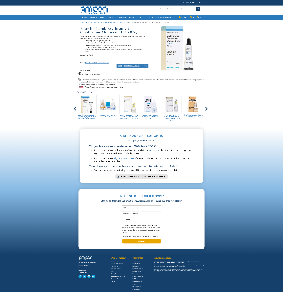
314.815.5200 (82, 270)
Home (82, 23)
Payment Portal (136, 271)
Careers (113, 271)
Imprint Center (136, 289)
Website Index (136, 263)
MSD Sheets (135, 279)
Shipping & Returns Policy (118, 276)
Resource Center (137, 266)
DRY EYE (93, 17)
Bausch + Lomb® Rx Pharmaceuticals (97, 63)
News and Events (115, 269)
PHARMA (83, 17)
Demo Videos (136, 274)
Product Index (136, 261)
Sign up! (141, 241)
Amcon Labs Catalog (116, 263)
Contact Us (114, 281)
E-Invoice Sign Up (137, 281)
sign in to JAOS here (124, 158)
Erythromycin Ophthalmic (114, 23)
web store (154, 150)
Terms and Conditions (117, 279)
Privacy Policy (115, 274)
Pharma (89, 23)
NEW (199, 17)
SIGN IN (201, 3)
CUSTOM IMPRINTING (163, 17)
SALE (194, 17)
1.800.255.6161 (82, 273)
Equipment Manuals (138, 276)
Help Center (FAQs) (137, 269)
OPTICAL (132, 17)
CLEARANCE (185, 17)
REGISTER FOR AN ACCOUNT (132, 66)
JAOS (134, 284)
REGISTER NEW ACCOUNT (188, 3)
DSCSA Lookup (136, 286)
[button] (75, 107)
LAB (141, 17)
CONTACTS (121, 17)
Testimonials (114, 266)
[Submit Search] (198, 9)
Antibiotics (98, 23)
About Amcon (115, 261)
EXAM (102, 17)
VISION (111, 17)
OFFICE (149, 17)
